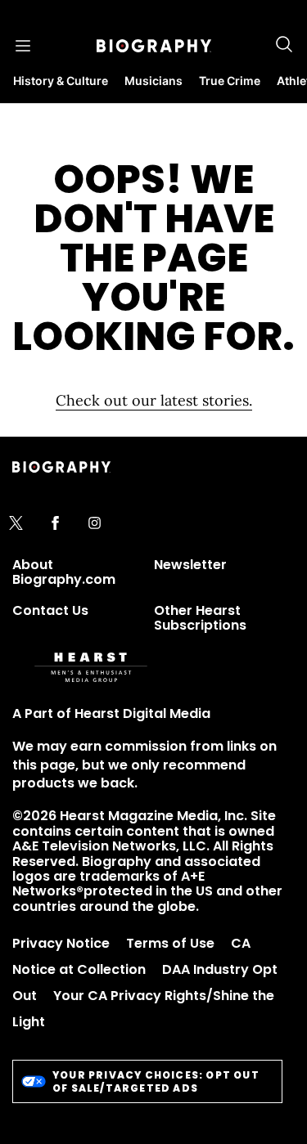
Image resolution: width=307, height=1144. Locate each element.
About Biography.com (63, 572)
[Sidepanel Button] (23, 46)
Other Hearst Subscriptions (200, 618)
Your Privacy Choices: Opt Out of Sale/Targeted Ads (156, 1081)
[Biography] (154, 45)
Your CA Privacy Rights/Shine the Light (143, 1008)
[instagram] (94, 524)
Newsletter (190, 564)
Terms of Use (170, 943)
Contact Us (50, 610)
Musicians (153, 80)
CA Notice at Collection (131, 956)
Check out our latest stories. (154, 400)
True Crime (229, 80)
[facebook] (55, 524)
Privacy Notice (61, 943)
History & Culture (60, 80)
